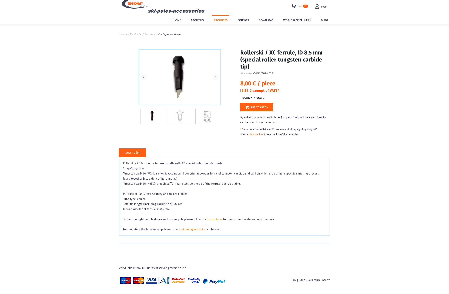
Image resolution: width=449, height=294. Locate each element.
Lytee (302, 280)
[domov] (146, 8)
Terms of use (178, 268)
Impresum (313, 280)
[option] (179, 76)
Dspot (326, 280)
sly (294, 280)
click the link (256, 134)
